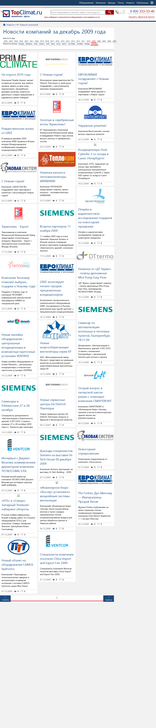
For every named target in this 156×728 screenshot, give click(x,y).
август (64, 44)
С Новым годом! (13, 181)
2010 (88, 41)
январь (21, 44)
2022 (26, 41)
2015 (62, 41)
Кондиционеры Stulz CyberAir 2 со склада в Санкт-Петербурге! (93, 153)
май (47, 44)
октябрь (80, 44)
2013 (73, 41)
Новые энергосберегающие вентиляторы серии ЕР (55, 347)
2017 (52, 41)
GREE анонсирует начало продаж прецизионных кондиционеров (52, 287)
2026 (5, 41)
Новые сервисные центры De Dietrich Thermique (53, 403)
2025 (11, 41)
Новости (130, 2)
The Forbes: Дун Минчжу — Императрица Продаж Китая (95, 497)
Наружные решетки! (92, 125)
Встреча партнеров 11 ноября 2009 (55, 228)
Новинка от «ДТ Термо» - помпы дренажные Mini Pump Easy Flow (94, 273)
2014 (68, 41)
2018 (47, 41)
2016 (57, 41)
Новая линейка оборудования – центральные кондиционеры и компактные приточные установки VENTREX (18, 345)
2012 (78, 41)
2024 (16, 41)
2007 (104, 41)
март (36, 44)
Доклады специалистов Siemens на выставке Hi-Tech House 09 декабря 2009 (56, 456)
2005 (114, 41)
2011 (83, 41)
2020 (37, 41)
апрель (42, 44)
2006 (109, 41)
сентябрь (71, 44)
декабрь (94, 44)
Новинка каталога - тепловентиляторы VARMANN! (53, 176)
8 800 (142, 11)
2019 (42, 41)
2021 (31, 41)
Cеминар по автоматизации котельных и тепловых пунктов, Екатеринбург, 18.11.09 (94, 331)
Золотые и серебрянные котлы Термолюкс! (57, 122)
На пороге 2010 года (16, 74)
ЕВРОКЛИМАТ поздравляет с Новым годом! (93, 78)
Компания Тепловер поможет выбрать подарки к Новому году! (19, 281)
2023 (21, 41)
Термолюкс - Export (15, 226)
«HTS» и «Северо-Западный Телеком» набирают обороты (15, 504)
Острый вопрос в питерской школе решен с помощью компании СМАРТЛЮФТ (95, 394)
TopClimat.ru (21, 13)
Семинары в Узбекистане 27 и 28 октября (16, 405)
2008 (99, 41)
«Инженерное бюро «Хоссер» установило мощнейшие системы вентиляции (55, 493)
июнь (53, 44)
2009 (94, 41)
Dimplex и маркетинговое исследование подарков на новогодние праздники (95, 217)
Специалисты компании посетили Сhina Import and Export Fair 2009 (57, 558)
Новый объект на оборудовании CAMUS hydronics (17, 564)
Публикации (142, 2)
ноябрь (87, 44)
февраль (29, 44)
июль (58, 44)
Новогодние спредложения (88, 451)
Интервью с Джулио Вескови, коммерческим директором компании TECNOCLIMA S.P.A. (18, 464)
